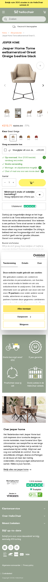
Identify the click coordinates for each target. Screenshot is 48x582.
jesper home (11, 42)
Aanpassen (22, 317)
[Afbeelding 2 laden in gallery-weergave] (18, 113)
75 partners (14, 293)
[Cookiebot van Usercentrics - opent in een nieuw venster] (34, 256)
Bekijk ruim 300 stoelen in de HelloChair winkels (24, 3)
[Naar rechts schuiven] (43, 85)
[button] (3, 12)
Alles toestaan (24, 309)
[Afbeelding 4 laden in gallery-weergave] (40, 113)
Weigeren (24, 324)
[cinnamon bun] (5, 137)
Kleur (10, 131)
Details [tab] (25, 263)
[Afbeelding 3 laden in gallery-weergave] (29, 113)
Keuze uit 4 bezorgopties (27, 27)
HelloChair (19, 578)
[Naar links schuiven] (4, 85)
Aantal (5, 176)
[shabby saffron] (36, 137)
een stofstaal (31, 249)
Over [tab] (39, 263)
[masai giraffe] (28, 137)
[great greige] (13, 137)
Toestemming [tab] (9, 263)
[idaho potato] (21, 137)
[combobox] (24, 19)
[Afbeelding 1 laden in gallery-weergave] (7, 113)
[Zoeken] (6, 19)
